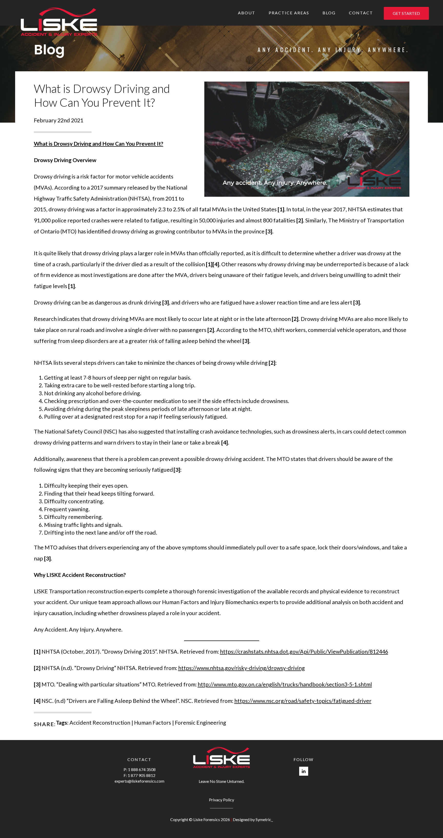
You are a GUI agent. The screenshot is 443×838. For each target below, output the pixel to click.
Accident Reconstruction (99, 722)
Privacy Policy (221, 799)
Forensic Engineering (200, 722)
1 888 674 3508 (142, 769)
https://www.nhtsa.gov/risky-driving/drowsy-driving (241, 668)
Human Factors (152, 722)
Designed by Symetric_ (253, 819)
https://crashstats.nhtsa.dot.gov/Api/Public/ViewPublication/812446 (304, 651)
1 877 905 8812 (141, 775)
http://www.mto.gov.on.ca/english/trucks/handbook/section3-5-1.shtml (285, 684)
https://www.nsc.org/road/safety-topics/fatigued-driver (302, 700)
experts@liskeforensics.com (139, 780)
